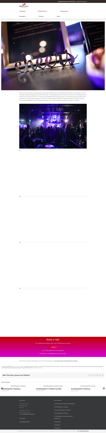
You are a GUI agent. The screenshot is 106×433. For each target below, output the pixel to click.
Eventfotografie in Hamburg (10, 389)
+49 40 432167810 (71, 1)
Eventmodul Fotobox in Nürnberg (63, 410)
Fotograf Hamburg (81, 366)
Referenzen (57, 428)
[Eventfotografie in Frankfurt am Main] (53, 386)
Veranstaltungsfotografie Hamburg (27, 367)
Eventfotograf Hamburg (49, 366)
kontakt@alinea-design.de (81, 1)
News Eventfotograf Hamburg (8, 366)
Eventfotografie (26, 366)
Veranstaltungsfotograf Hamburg (6, 367)
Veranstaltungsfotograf (99, 366)
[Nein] (104, 431)
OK (78, 431)
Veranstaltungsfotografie (17, 367)
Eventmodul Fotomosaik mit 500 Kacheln (65, 403)
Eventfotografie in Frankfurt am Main (48, 389)
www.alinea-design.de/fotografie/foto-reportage (65, 361)
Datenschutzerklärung (84, 431)
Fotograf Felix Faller (74, 366)
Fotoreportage (35, 366)
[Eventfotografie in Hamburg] (18, 386)
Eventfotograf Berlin (25, 421)
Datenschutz (58, 421)
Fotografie (31, 366)
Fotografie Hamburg (91, 366)
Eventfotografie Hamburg (63, 366)
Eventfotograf (43, 366)
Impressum (57, 425)
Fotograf (69, 366)
